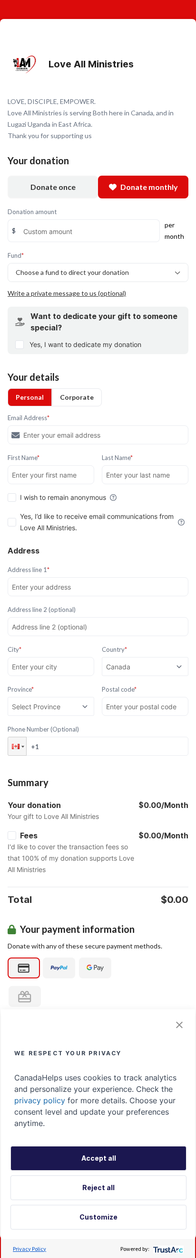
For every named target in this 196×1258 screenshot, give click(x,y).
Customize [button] (98, 1217)
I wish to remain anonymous (63, 497)
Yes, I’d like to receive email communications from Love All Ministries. (97, 522)
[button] (17, 746)
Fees (29, 835)
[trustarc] (167, 1249)
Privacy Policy (29, 1248)
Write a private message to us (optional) (67, 293)
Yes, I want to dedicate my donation (85, 344)
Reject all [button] (98, 1187)
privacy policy (39, 1100)
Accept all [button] (98, 1158)
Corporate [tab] (77, 397)
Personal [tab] (30, 397)
